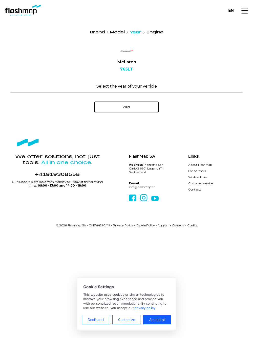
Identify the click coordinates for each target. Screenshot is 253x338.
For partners (197, 171)
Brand (97, 32)
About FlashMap (200, 165)
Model (117, 32)
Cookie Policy (145, 225)
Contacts (194, 189)
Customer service (200, 183)
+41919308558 (57, 174)
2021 (126, 107)
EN (231, 10)
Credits (192, 225)
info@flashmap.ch (142, 187)
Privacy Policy (123, 225)
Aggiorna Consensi (171, 225)
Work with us (197, 177)
